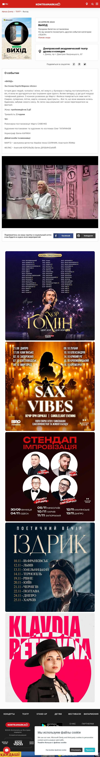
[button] (96, 158)
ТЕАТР (18, 11)
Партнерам (88, 723)
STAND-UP (42, 714)
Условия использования (17, 735)
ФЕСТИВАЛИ (74, 714)
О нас (73, 723)
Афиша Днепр (7, 11)
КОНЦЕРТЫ (9, 714)
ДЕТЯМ (58, 714)
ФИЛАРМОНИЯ (91, 714)
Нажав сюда (44, 37)
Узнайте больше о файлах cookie (52, 743)
